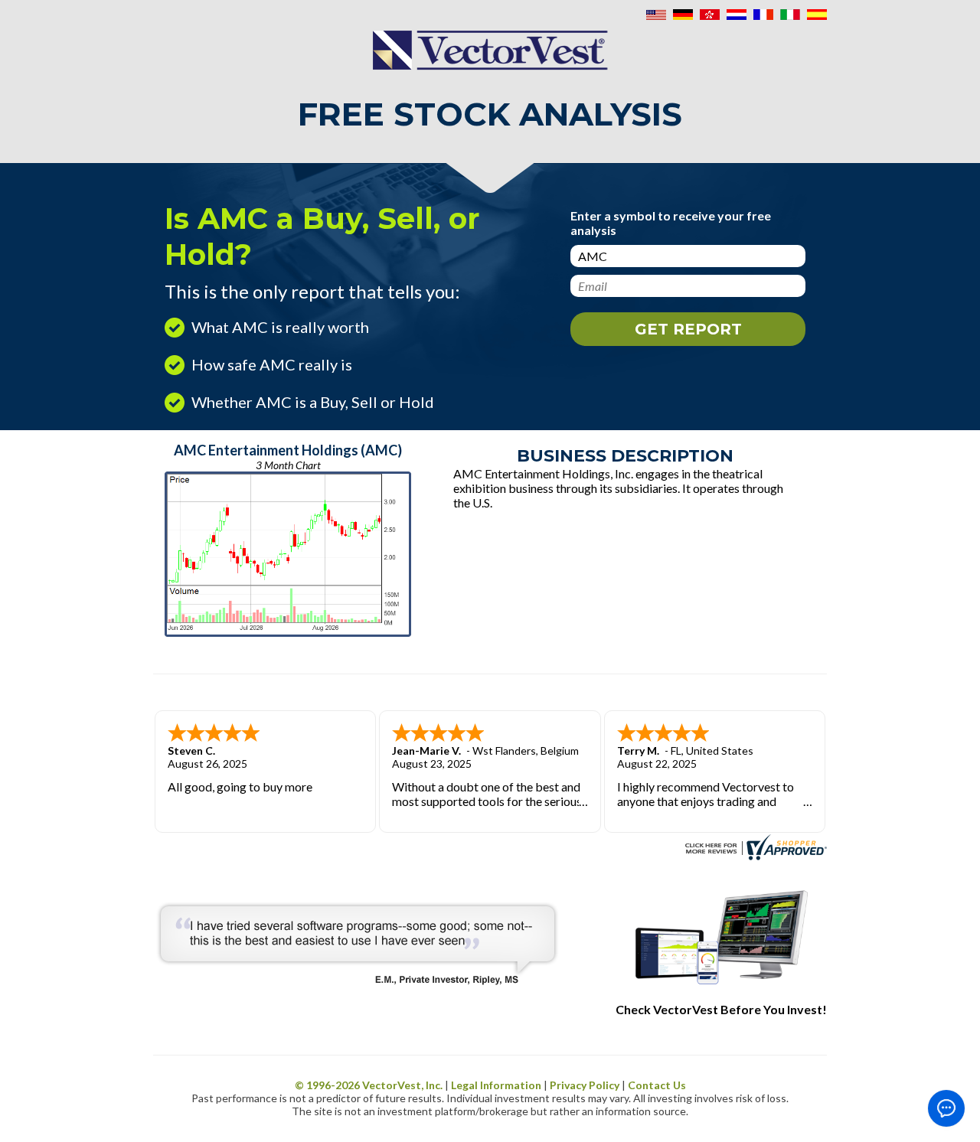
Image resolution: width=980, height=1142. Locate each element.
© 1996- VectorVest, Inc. (369, 1084)
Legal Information (496, 1084)
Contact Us (657, 1084)
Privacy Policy (584, 1084)
